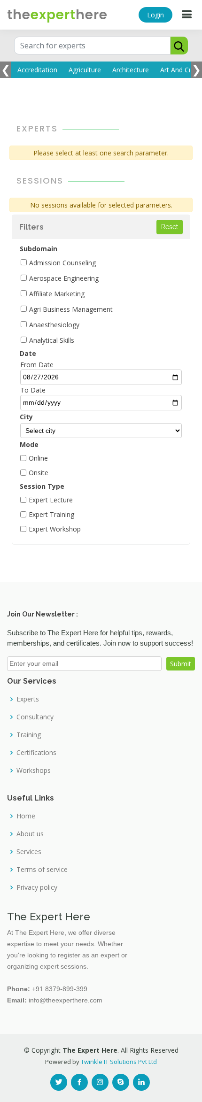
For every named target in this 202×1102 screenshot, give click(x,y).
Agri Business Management (71, 309)
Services (28, 851)
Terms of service (42, 869)
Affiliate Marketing (57, 293)
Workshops (33, 770)
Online (38, 458)
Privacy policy (36, 887)
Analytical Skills (51, 340)
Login (155, 14)
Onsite (38, 472)
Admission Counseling (62, 262)
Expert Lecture (51, 499)
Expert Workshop (55, 528)
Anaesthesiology (54, 324)
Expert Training (51, 514)
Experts (27, 699)
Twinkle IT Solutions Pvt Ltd (119, 1061)
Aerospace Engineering (64, 278)
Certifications (36, 752)
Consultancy (35, 717)
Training (28, 735)
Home (25, 816)
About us (30, 834)
